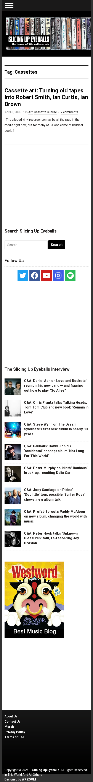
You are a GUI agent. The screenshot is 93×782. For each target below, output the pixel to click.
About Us (11, 716)
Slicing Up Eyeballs (45, 770)
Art (30, 112)
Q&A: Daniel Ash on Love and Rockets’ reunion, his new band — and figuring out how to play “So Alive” (55, 386)
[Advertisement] (46, 184)
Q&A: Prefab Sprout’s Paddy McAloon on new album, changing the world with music (55, 516)
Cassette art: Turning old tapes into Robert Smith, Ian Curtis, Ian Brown (46, 97)
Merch (9, 726)
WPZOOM (29, 779)
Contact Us (13, 721)
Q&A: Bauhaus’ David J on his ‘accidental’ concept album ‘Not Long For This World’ (54, 451)
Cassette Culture (45, 112)
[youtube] (46, 275)
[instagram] (58, 275)
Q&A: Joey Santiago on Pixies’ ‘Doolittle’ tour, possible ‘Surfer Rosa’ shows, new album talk (54, 495)
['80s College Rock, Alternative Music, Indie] (48, 33)
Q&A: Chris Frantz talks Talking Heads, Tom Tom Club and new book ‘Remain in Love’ (56, 407)
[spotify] (70, 275)
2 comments (69, 112)
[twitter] (23, 275)
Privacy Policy (15, 732)
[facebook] (34, 275)
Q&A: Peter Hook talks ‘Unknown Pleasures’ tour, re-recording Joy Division (51, 538)
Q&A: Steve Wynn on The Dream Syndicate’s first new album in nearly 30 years (56, 429)
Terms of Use (14, 737)
